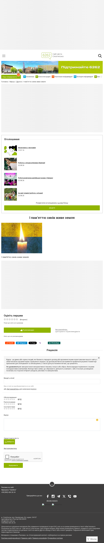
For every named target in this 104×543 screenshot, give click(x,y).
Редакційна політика (55, 538)
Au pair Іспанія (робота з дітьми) (30, 193)
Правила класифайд (39, 538)
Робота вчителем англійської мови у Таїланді (35, 178)
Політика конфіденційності (11, 538)
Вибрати (10, 442)
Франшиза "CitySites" (8, 490)
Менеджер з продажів (27, 148)
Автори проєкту (52, 501)
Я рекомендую (28, 330)
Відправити (13, 465)
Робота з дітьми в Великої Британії (31, 163)
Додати (52, 208)
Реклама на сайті (7, 487)
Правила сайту (26, 538)
